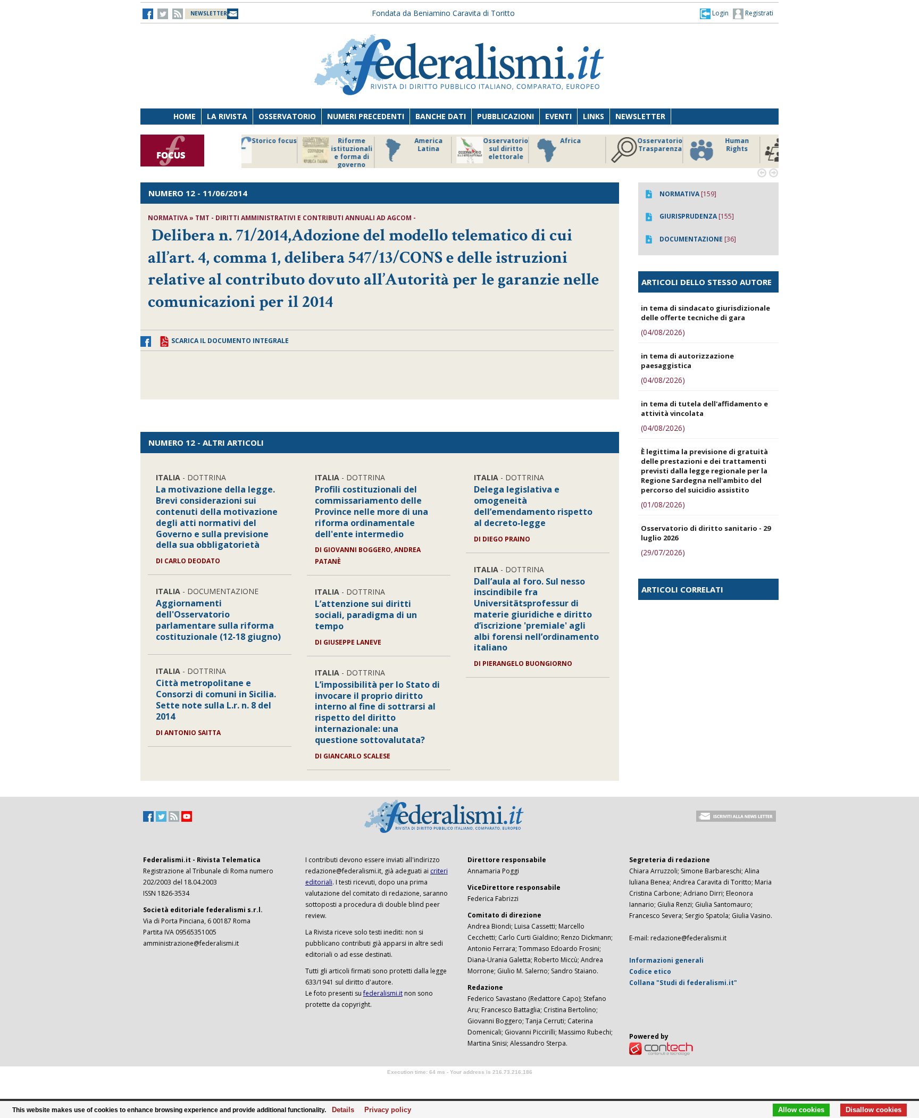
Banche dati (440, 116)
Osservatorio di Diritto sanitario (754, 149)
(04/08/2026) (663, 332)
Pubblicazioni (505, 116)
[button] (714, 13)
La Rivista (227, 116)
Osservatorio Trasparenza (523, 145)
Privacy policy (384, 1110)
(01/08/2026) (663, 504)
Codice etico (650, 971)
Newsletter (640, 116)
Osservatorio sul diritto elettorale (368, 149)
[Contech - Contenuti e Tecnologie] (661, 1048)
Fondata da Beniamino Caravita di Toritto (443, 13)
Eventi (558, 116)
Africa (433, 141)
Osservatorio (287, 116)
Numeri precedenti (365, 116)
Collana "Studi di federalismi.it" (683, 982)
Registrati (758, 13)
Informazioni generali (666, 960)
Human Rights (600, 145)
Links (593, 116)
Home (184, 116)
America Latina (292, 145)
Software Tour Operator (459, 1084)
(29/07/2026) (663, 552)
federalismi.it (383, 993)
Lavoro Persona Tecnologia (677, 149)
